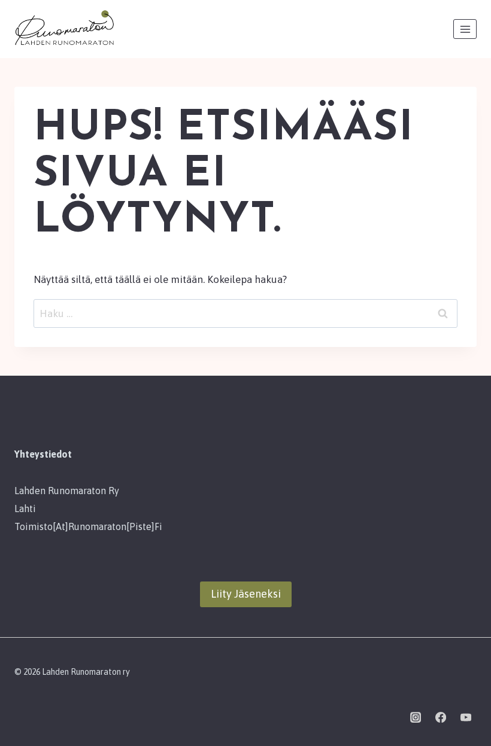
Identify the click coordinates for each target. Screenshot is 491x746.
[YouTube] (466, 717)
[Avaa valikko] (465, 29)
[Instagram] (415, 717)
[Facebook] (440, 717)
